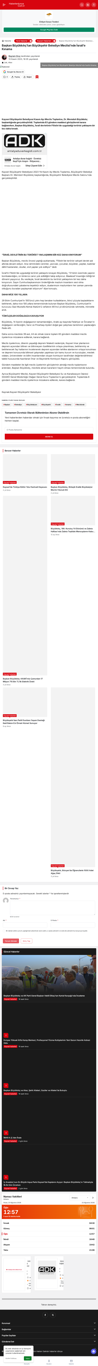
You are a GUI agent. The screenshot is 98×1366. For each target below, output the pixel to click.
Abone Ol (49, 437)
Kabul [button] (28, 1358)
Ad (4, 920)
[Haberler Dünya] (17, 4)
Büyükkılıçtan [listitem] (31, 405)
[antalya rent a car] (16, 1274)
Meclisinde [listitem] (80, 405)
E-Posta (54, 920)
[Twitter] (53, 1315)
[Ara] (81, 4)
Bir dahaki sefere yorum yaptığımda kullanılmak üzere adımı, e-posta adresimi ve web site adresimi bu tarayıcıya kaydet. (47, 931)
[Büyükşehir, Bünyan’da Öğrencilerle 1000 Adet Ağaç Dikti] (73, 782)
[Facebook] (45, 1315)
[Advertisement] (49, 99)
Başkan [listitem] (6, 405)
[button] (87, 4)
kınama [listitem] (68, 405)
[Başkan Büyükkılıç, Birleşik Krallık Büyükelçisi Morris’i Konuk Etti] (73, 474)
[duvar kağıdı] (24, 151)
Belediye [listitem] (18, 405)
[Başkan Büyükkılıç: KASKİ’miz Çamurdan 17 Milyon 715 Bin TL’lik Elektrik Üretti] (25, 591)
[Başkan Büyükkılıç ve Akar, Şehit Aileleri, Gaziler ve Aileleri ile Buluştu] (49, 1073)
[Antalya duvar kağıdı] (48, 1273)
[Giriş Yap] (93, 4)
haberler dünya (56, 1351)
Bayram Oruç (14, 56)
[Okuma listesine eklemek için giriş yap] (37, 77)
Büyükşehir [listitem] (46, 405)
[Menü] (4, 4)
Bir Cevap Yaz (11, 888)
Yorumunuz (15, 899)
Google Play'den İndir (49, 30)
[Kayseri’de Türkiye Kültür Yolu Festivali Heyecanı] (25, 474)
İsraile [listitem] (58, 405)
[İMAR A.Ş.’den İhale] (49, 1120)
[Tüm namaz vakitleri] (93, 1197)
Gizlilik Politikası (10, 1358)
